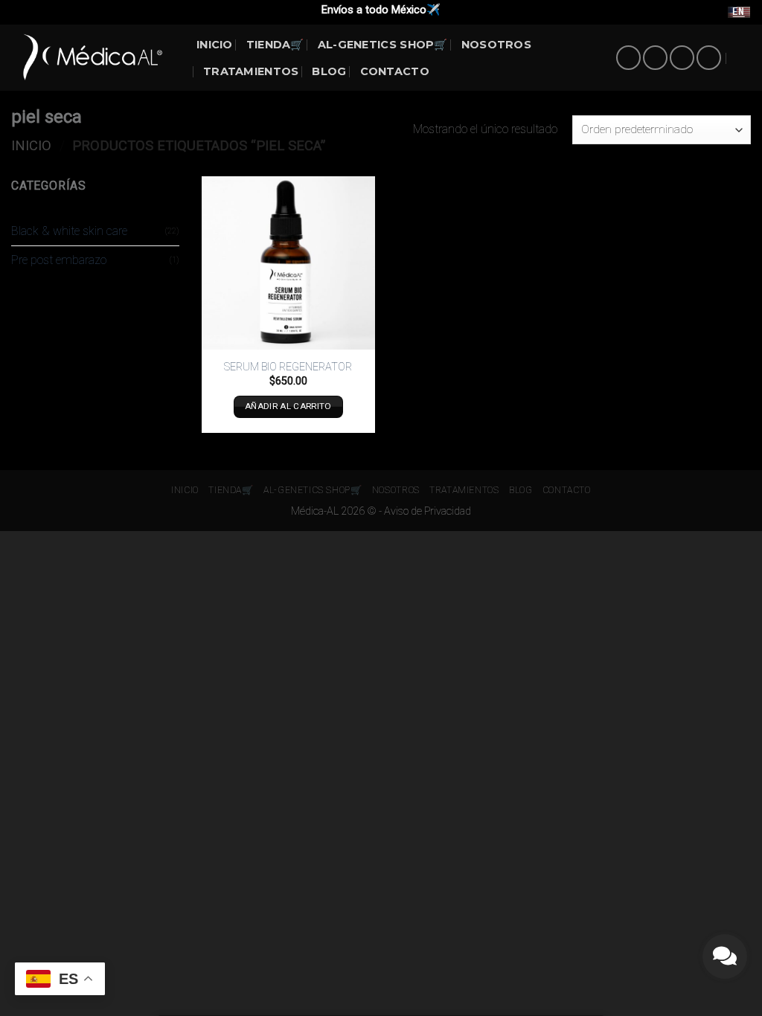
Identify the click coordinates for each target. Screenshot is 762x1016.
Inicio (31, 145)
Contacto (394, 71)
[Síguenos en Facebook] (628, 57)
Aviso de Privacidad (427, 511)
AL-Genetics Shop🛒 (383, 44)
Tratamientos (250, 71)
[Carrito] (743, 58)
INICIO (214, 44)
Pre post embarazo (58, 260)
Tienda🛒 (275, 44)
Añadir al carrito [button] (288, 406)
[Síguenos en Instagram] (655, 57)
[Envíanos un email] (682, 57)
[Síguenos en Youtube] (709, 57)
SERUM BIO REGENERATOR (288, 367)
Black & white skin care (69, 231)
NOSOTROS (496, 44)
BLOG (329, 71)
